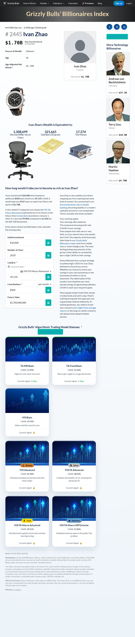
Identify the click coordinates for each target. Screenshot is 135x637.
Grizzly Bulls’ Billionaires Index (67, 13)
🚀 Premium (88, 3)
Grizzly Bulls (22, 215)
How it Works (29, 3)
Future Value (14, 297)
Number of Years (15, 250)
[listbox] (35, 271)
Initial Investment (16, 237)
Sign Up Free (119, 36)
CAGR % (12, 262)
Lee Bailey (17, 590)
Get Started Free (52, 331)
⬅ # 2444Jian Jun (13, 27)
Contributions (15, 284)
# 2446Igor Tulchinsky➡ (35, 27)
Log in (129, 3)
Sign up (118, 3)
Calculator (73, 3)
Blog (100, 3)
